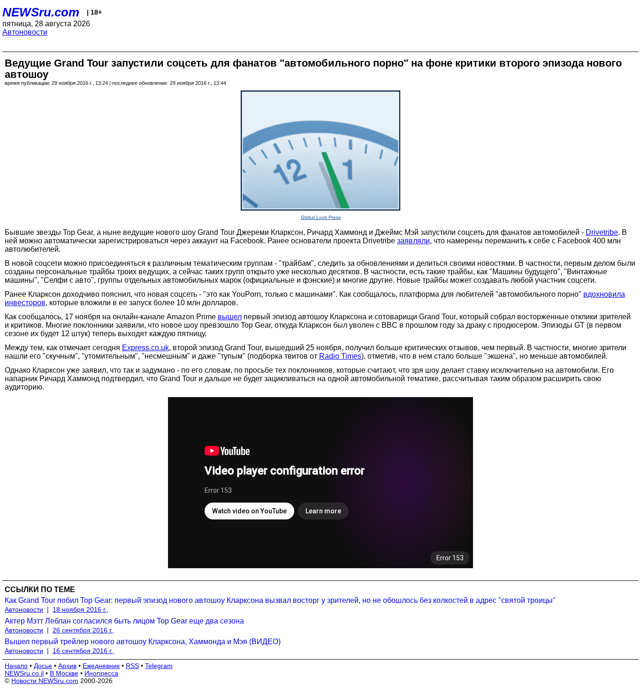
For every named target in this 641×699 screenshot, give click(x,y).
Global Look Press (321, 217)
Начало (16, 665)
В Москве (64, 673)
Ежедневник (101, 665)
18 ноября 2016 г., (80, 609)
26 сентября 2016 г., (83, 630)
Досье (43, 665)
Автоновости (24, 32)
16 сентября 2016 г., (83, 650)
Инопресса (101, 673)
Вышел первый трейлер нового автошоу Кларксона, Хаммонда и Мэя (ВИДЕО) (143, 642)
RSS (132, 665)
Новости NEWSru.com (44, 680)
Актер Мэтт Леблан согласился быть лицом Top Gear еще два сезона (124, 621)
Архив (67, 665)
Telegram (159, 665)
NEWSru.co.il (24, 673)
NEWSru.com (40, 12)
